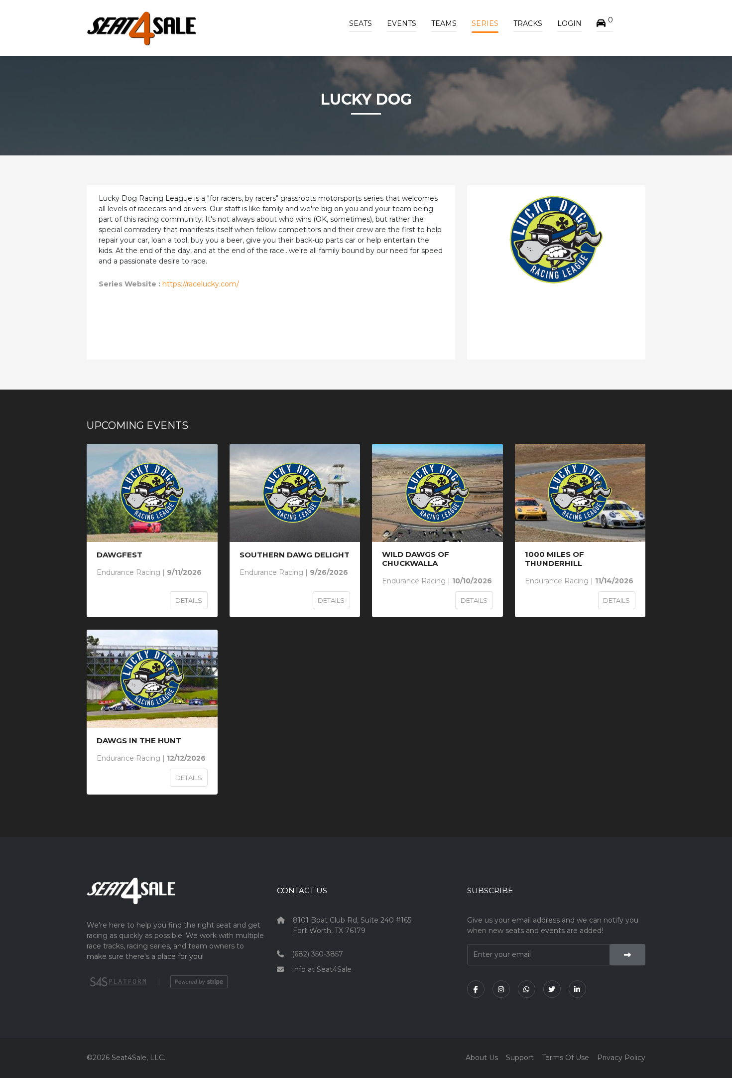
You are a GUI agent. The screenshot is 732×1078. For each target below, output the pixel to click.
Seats (360, 23)
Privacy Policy (621, 1057)
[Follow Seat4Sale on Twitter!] (552, 989)
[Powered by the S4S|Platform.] (117, 981)
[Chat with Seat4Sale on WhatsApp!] (526, 989)
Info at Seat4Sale (322, 969)
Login (569, 23)
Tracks (527, 23)
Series (485, 23)
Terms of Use (565, 1057)
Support (520, 1057)
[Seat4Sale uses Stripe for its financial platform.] (199, 981)
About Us (482, 1057)
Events (401, 23)
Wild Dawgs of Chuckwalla (415, 559)
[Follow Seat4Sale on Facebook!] (476, 989)
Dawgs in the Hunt (139, 740)
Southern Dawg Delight (295, 554)
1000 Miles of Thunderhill (554, 559)
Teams (444, 23)
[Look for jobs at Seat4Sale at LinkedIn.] (577, 989)
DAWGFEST (119, 554)
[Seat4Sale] (176, 898)
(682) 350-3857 (317, 953)
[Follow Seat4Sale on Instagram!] (501, 989)
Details (188, 600)
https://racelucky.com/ (200, 283)
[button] (605, 23)
